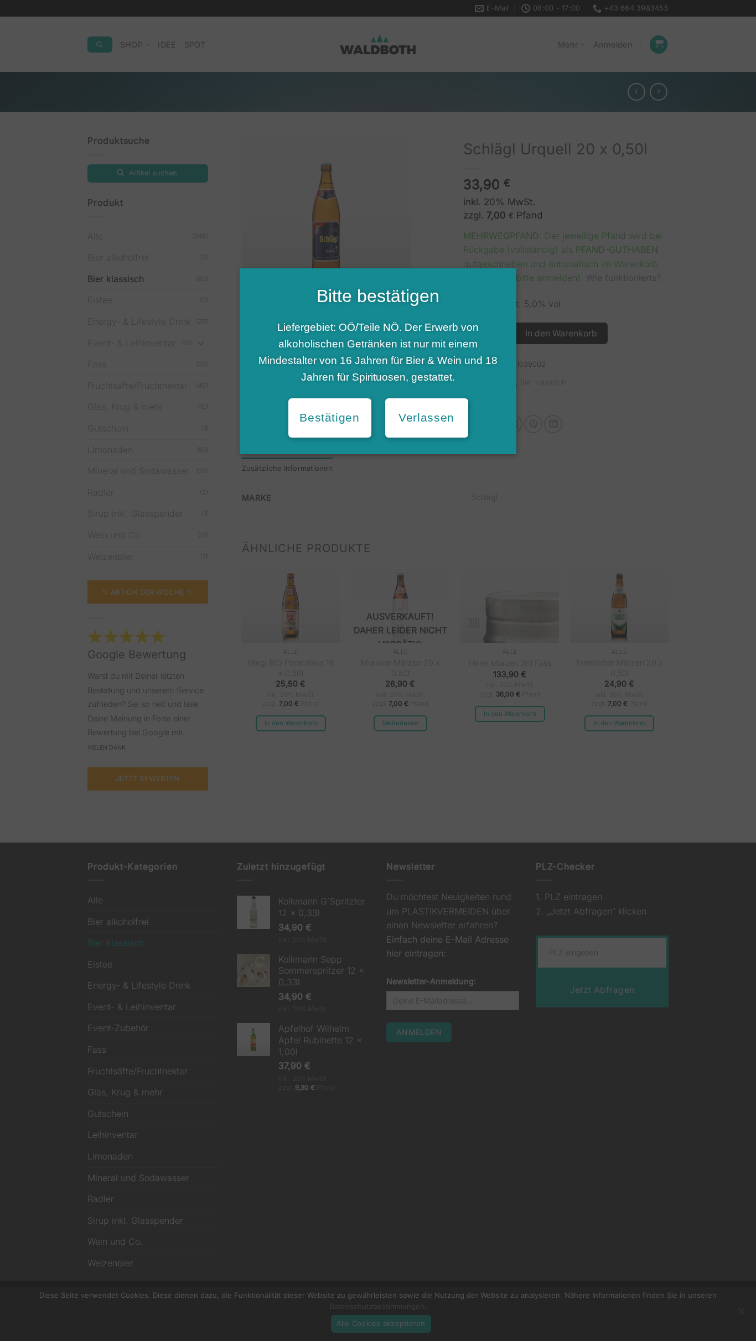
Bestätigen (329, 417)
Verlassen (426, 417)
